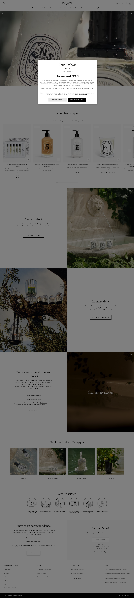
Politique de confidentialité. (81, 94)
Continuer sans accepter (67, 71)
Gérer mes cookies (57, 99)
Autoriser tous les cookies (76, 99)
